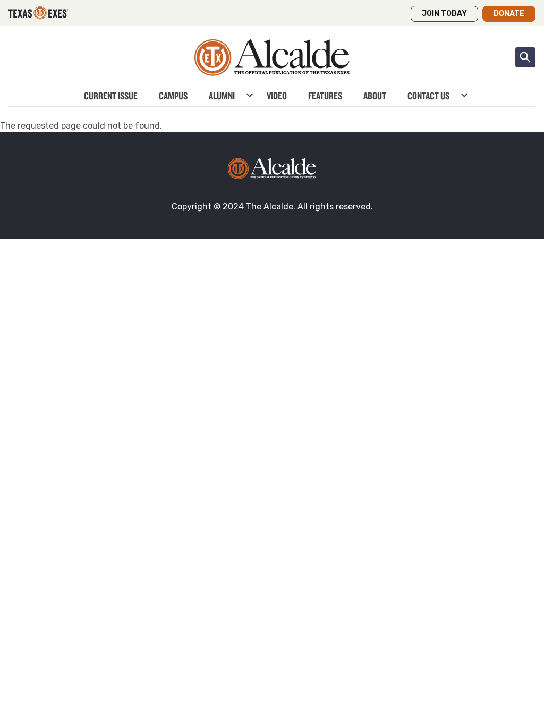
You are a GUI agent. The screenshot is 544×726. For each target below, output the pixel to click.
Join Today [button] (444, 13)
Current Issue (111, 95)
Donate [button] (509, 13)
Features (325, 95)
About (374, 95)
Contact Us (428, 95)
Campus (173, 95)
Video (277, 95)
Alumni (222, 95)
